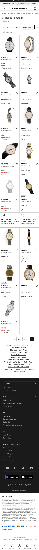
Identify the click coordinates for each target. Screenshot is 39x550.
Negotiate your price (8, 219)
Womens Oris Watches (12, 369)
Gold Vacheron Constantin (18, 364)
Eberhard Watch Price (18, 350)
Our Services (8, 384)
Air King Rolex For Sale (12, 362)
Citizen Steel (25, 345)
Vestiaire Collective (11, 444)
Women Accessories (24, 13)
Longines (11, 13)
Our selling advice (9, 419)
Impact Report (8, 454)
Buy (4, 396)
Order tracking (8, 400)
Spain (31, 539)
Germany (26, 539)
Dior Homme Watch (18, 347)
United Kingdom (11, 539)
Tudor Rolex (28, 362)
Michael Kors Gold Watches (18, 367)
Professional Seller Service (12, 425)
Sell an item (7, 422)
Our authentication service (12, 403)
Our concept (7, 387)
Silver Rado (28, 369)
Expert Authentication (28, 219)
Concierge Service (9, 390)
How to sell (7, 416)
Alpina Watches (12, 345)
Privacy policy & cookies (19, 490)
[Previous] (15, 339)
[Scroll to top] (32, 339)
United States (19, 539)
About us (6, 448)
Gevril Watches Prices (18, 352)
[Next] (24, 339)
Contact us (7, 438)
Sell (5, 412)
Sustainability (8, 451)
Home (4, 13)
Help (5, 431)
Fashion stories (8, 460)
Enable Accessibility (19, 1)
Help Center (7, 435)
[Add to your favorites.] (17, 57)
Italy (35, 539)
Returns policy (8, 406)
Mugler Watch (19, 371)
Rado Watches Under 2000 (18, 359)
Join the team (8, 457)
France (4, 539)
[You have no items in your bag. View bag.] (35, 8)
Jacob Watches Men (18, 355)
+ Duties (27, 64)
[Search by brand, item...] (4, 8)
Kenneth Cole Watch (18, 357)
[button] (35, 8)
